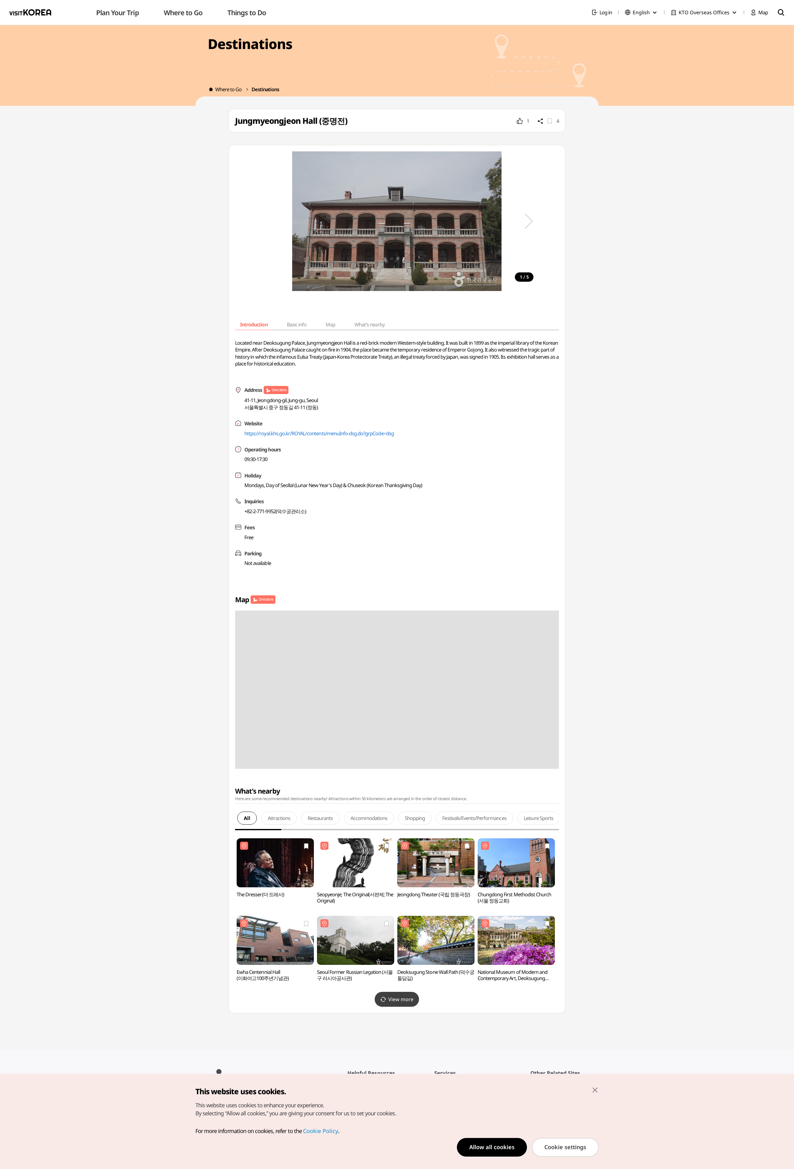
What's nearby (370, 324)
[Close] (595, 1090)
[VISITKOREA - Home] (30, 12)
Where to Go (228, 89)
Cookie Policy (320, 1131)
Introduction (253, 324)
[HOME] (211, 89)
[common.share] (540, 121)
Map (330, 324)
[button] (528, 221)
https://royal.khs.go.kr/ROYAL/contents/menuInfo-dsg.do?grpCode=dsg (319, 433)
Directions (279, 389)
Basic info (296, 324)
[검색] (781, 12)
